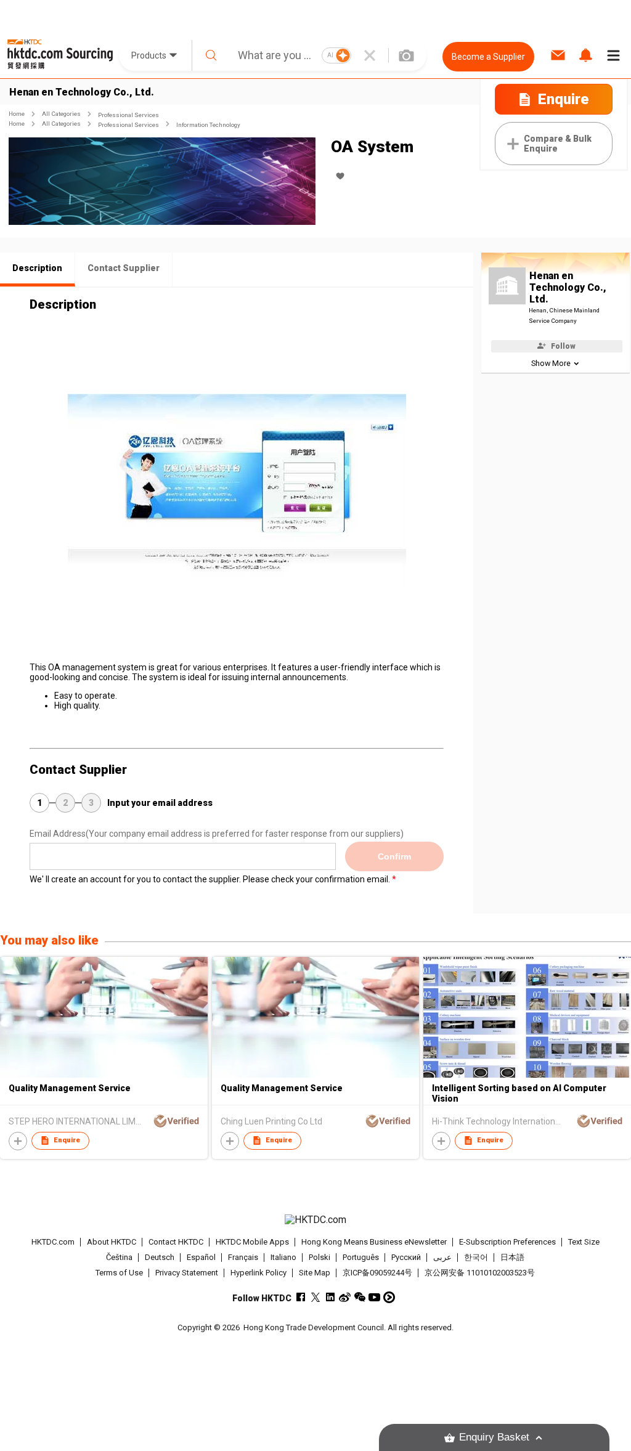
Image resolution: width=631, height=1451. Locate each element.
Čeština (119, 1257)
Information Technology (208, 124)
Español (201, 1257)
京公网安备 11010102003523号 (480, 1272)
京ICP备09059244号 (377, 1272)
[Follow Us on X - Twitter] (315, 1297)
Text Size (584, 1241)
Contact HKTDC (176, 1241)
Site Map (314, 1272)
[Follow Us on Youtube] (374, 1297)
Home (17, 113)
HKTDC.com (53, 1241)
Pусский (406, 1257)
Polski (319, 1257)
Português (361, 1257)
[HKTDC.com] (316, 1219)
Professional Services (128, 115)
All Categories (61, 113)
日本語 (512, 1257)
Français (243, 1257)
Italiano (283, 1257)
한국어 (476, 1257)
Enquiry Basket (494, 1437)
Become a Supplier (488, 57)
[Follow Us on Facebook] (300, 1297)
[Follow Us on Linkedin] (330, 1297)
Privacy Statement (186, 1272)
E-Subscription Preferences (507, 1241)
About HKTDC (111, 1241)
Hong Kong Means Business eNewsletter (374, 1241)
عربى (442, 1257)
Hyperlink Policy (258, 1272)
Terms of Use (119, 1272)
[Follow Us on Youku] (389, 1297)
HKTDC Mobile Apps (252, 1241)
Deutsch (159, 1257)
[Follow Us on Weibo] (345, 1297)
